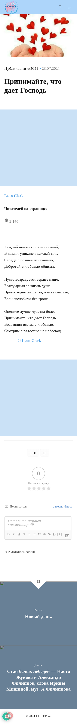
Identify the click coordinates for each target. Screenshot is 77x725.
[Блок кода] (44, 534)
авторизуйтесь (62, 506)
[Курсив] (13, 534)
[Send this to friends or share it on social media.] (44, 452)
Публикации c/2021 (21, 68)
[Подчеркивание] (18, 534)
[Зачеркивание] (23, 534)
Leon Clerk (14, 195)
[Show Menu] (69, 7)
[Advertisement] (38, 147)
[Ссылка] (49, 534)
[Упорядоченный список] (28, 534)
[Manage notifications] (9, 715)
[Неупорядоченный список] (34, 534)
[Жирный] (8, 534)
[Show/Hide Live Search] (60, 7)
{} (54, 534)
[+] (59, 534)
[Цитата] (39, 534)
